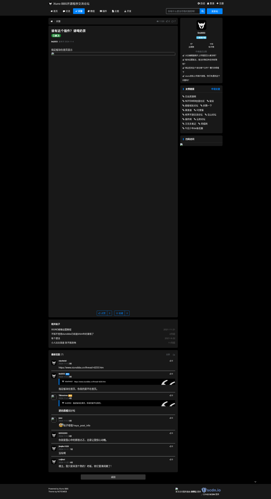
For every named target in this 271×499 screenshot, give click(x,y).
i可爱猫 (200, 110)
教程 (92, 11)
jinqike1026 (64, 446)
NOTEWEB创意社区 (195, 100)
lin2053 (62, 373)
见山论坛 (211, 114)
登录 (212, 3)
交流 (68, 11)
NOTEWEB (62, 491)
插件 (105, 11)
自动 (202, 3)
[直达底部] (255, 482)
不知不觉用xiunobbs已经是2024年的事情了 (72, 333)
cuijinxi (62, 459)
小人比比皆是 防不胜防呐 (63, 342)
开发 (129, 11)
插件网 (188, 119)
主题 (117, 11)
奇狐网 (204, 123)
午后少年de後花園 (194, 128)
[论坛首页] (52, 21)
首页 (55, 11)
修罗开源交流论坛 (194, 114)
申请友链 (215, 88)
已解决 (56, 35)
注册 (221, 3)
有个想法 (55, 338)
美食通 (188, 110)
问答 (80, 11)
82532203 (63, 433)
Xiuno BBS (63, 488)
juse (60, 418)
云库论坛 (201, 119)
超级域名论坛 (191, 105)
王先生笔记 (190, 123)
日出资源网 (190, 96)
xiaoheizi (62, 360)
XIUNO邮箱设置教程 (61, 329)
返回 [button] (113, 476)
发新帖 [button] (214, 11)
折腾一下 (207, 105)
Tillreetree (63, 395)
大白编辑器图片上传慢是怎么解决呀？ (201, 55)
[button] (168, 354)
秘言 (212, 100)
